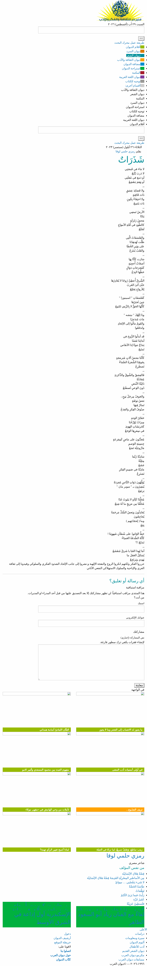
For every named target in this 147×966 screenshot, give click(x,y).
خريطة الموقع (62, 942)
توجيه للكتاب (132, 81)
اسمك (141, 603)
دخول (67, 933)
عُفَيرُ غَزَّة (138, 899)
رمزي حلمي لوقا (125, 151)
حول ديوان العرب (60, 955)
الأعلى (143, 929)
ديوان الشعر (133, 55)
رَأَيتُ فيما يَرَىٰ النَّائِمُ (132, 895)
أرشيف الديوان (62, 938)
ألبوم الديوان (137, 942)
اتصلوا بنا (66, 950)
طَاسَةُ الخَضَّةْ (136, 886)
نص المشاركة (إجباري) (132, 637)
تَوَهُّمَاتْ (140, 890)
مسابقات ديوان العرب (131, 959)
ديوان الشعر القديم (133, 950)
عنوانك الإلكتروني (135, 617)
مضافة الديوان (132, 64)
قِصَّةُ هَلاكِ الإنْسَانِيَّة (133, 873)
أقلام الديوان (133, 46)
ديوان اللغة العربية (129, 76)
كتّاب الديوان (63, 959)
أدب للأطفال (136, 946)
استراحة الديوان (131, 68)
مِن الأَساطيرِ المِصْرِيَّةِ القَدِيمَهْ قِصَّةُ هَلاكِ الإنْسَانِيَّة (115, 877)
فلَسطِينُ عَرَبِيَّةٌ (135, 903)
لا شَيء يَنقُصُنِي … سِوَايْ (129, 882)
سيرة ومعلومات (134, 938)
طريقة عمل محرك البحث (129, 42)
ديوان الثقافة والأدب (128, 59)
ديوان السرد (133, 51)
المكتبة (136, 72)
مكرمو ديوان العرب (132, 955)
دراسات (139, 933)
